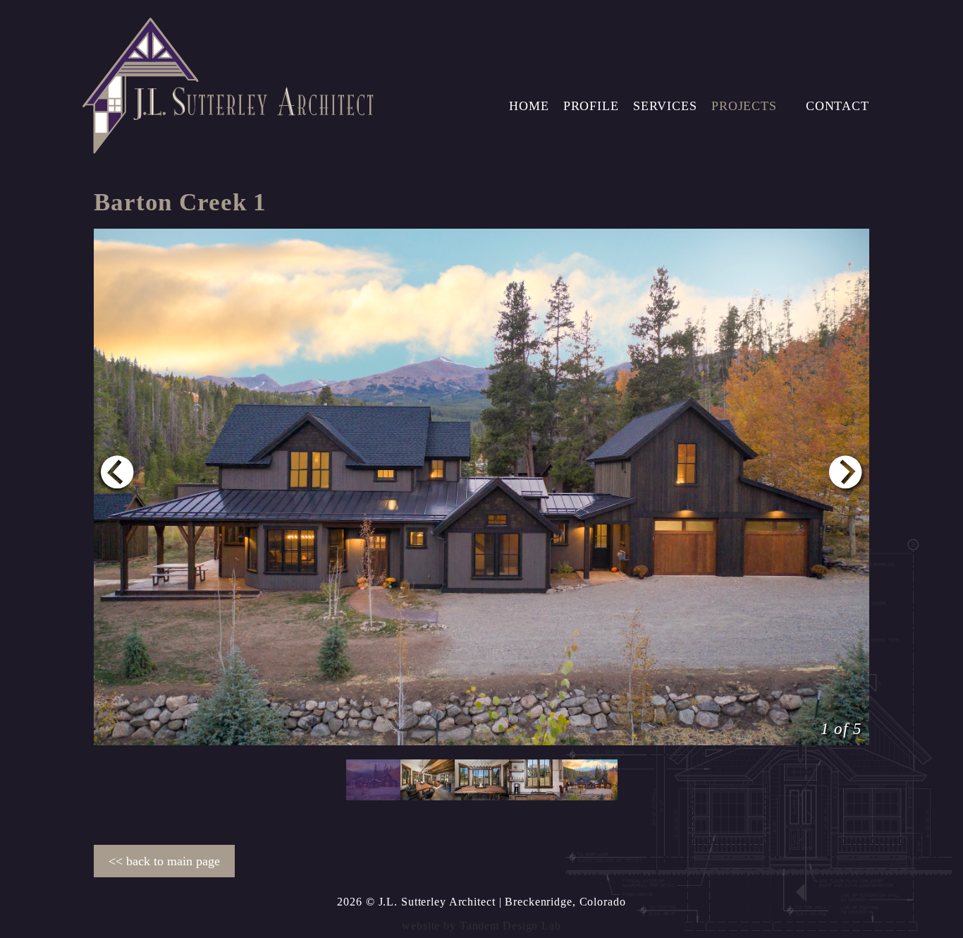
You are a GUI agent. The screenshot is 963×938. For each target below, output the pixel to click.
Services (665, 106)
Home (529, 106)
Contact (837, 106)
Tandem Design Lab (510, 926)
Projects (744, 106)
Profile (591, 106)
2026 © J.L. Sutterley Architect (416, 902)
